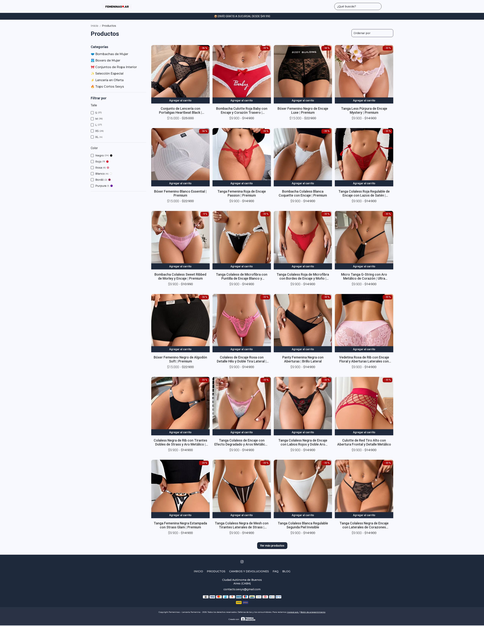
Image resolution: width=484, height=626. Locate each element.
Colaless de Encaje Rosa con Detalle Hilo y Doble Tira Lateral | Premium (241, 359)
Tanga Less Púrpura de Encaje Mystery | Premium (364, 110)
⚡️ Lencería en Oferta (107, 80)
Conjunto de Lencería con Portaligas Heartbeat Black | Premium (180, 110)
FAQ (275, 571)
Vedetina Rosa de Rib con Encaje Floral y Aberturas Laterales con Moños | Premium (364, 359)
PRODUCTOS (216, 571)
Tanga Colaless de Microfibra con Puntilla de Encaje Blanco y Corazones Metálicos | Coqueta (241, 276)
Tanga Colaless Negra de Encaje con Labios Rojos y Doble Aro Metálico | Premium (302, 442)
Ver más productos (272, 545)
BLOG (286, 571)
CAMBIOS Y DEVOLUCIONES (249, 571)
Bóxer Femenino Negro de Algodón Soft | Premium (180, 359)
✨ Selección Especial (107, 73)
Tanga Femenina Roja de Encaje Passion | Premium (241, 193)
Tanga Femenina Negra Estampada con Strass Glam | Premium (180, 525)
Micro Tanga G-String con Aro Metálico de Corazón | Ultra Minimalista (364, 276)
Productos (109, 25)
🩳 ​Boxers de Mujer (105, 60)
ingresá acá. (293, 612)
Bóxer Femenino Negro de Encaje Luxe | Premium (303, 110)
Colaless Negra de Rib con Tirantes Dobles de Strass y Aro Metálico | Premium (180, 442)
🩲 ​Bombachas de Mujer (109, 54)
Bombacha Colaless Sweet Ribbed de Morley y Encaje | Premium (180, 276)
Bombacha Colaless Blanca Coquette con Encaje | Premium (303, 193)
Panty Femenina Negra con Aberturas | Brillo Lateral (302, 359)
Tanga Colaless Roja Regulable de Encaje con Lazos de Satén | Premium (364, 193)
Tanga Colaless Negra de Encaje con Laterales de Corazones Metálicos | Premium (364, 525)
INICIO (198, 571)
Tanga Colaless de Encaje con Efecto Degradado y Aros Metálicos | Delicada (241, 442)
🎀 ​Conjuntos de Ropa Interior (114, 67)
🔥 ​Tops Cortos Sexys (107, 86)
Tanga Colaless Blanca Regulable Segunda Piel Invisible (303, 525)
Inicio (96, 25)
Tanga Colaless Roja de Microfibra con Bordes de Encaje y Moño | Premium (303, 276)
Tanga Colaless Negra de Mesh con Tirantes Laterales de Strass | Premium (241, 525)
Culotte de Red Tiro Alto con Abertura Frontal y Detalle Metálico (364, 442)
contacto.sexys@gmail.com (242, 589)
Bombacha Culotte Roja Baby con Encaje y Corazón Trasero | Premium (241, 110)
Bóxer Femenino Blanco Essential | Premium (180, 193)
